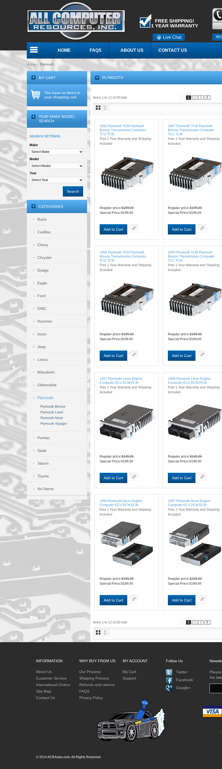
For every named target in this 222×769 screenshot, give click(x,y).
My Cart (129, 672)
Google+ (183, 688)
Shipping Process (94, 678)
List (106, 107)
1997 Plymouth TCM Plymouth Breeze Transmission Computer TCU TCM (191, 130)
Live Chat (172, 37)
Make (34, 145)
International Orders (53, 685)
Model (34, 159)
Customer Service (51, 678)
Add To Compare (134, 228)
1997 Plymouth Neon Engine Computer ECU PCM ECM (189, 503)
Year (33, 173)
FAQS (84, 691)
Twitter (181, 672)
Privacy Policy (91, 698)
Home (31, 64)
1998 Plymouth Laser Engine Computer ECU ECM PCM (189, 381)
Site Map (43, 691)
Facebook (184, 680)
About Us (44, 672)
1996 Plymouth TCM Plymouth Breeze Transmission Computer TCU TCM (123, 130)
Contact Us (45, 698)
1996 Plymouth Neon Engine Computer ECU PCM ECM (121, 503)
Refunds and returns (97, 685)
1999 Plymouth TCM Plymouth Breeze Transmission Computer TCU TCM (123, 256)
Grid (98, 107)
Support (129, 678)
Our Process (90, 672)
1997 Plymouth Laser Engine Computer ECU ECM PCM (121, 381)
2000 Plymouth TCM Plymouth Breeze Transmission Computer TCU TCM (191, 256)
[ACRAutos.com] (76, 2)
